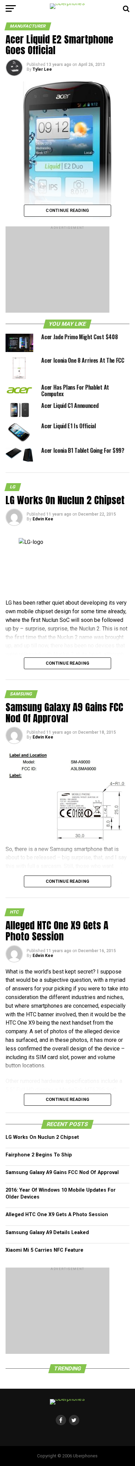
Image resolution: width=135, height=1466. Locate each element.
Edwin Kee (43, 519)
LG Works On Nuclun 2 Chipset (42, 1137)
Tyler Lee (42, 69)
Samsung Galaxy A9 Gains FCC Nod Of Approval (62, 1172)
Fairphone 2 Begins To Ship (39, 1155)
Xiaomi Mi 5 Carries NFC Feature (44, 1250)
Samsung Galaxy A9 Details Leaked (47, 1232)
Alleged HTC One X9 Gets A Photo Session (57, 1215)
